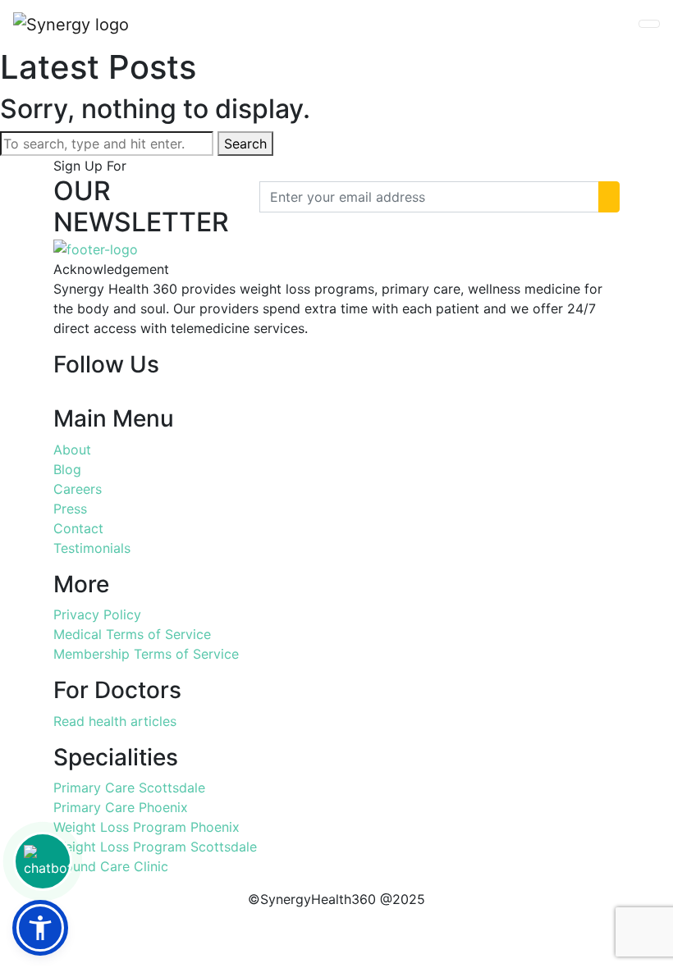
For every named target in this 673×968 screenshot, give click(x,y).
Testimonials (91, 548)
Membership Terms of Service (146, 654)
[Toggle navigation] (649, 24)
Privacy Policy (97, 614)
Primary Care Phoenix (120, 807)
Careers (77, 489)
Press (70, 508)
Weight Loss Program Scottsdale (155, 846)
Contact (78, 528)
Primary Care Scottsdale (129, 787)
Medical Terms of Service (132, 634)
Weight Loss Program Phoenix (146, 827)
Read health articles (114, 721)
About (72, 449)
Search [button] (245, 143)
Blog (67, 469)
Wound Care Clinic (110, 866)
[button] (40, 928)
